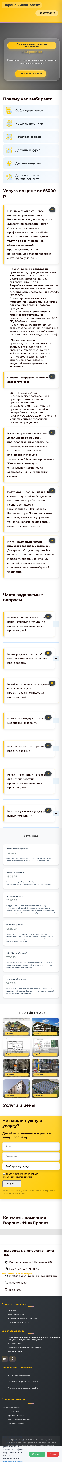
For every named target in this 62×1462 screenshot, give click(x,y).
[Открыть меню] (2, 19)
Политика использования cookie (23, 1388)
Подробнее (10, 1033)
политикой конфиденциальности (20, 1175)
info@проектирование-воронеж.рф (24, 1347)
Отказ (53, 1454)
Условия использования (19, 1375)
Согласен (37, 1454)
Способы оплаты (13, 1399)
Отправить (12, 1183)
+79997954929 (46, 13)
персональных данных (13, 1193)
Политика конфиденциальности (23, 1381)
